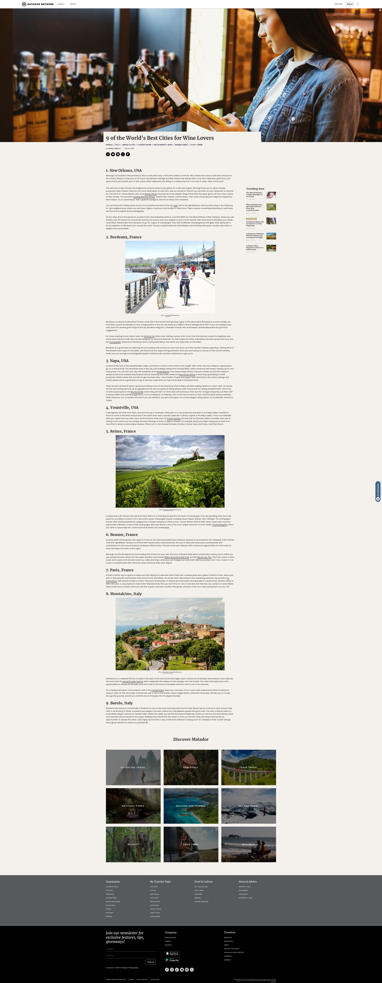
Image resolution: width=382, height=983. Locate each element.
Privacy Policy (203, 505)
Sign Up (211, 500)
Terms (194, 505)
